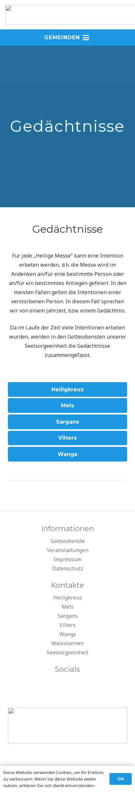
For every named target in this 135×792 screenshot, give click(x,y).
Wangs (67, 634)
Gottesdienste (67, 541)
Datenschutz (67, 568)
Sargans (68, 615)
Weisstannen (67, 643)
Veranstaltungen (67, 550)
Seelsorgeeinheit (67, 652)
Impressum (67, 559)
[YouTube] (67, 683)
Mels (68, 606)
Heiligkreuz (67, 597)
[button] (67, 37)
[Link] (67, 229)
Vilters (67, 625)
